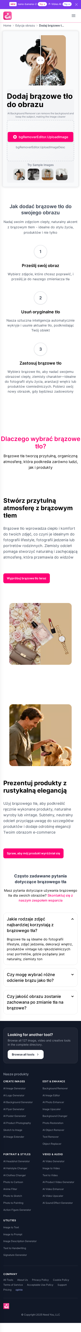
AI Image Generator (14, 1088)
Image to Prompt (12, 1234)
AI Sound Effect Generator (58, 1202)
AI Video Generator (53, 1161)
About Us (22, 1279)
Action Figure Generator (17, 1209)
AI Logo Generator (13, 1095)
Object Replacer (52, 1143)
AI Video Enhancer (53, 1189)
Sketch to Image (12, 1129)
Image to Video (51, 1168)
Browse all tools (23, 1054)
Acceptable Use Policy (40, 1284)
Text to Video (50, 1175)
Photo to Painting (13, 1202)
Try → (42, 4)
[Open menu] (73, 16)
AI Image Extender (13, 1136)
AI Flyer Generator (13, 1109)
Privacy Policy (40, 1279)
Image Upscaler (52, 1109)
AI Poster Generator (14, 1115)
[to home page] (7, 16)
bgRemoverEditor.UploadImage (43, 137)
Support (62, 1284)
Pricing (7, 1289)
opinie (19, 1289)
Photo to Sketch (12, 1195)
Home (7, 25)
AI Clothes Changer (14, 1175)
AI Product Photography (17, 1122)
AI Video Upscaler (53, 1195)
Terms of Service (13, 1284)
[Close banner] (76, 4)
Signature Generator (15, 1254)
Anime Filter (10, 1189)
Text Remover (51, 1136)
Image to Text (11, 1227)
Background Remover (55, 1088)
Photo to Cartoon (13, 1182)
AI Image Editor (51, 1095)
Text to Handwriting (14, 1248)
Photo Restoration (53, 1122)
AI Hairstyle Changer (15, 1168)
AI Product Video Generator (58, 1182)
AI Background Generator (18, 1102)
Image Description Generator (20, 1241)
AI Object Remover (53, 1129)
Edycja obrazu (25, 25)
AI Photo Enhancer (53, 1102)
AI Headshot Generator (16, 1161)
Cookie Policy (61, 1279)
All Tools (8, 1279)
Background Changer (55, 1115)
